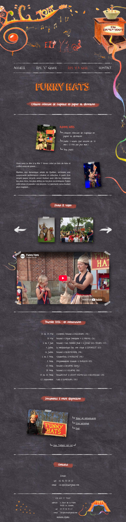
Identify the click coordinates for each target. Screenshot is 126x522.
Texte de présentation (86, 418)
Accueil (19, 68)
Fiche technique (82, 423)
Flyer (78, 428)
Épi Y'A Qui (78, 68)
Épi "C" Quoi (46, 68)
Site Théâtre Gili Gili (63, 445)
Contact (105, 68)
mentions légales (63, 517)
